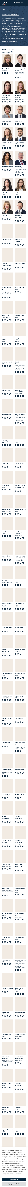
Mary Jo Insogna (20, 649)
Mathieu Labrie (19, 794)
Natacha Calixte (6, 239)
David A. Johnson (7, 696)
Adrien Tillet (18, 1107)
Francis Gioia (6, 556)
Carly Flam (5, 463)
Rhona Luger (5, 888)
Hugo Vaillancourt (7, 1130)
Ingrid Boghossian (7, 166)
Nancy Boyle (5, 215)
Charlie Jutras (19, 718)
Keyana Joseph (19, 696)
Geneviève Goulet (20, 556)
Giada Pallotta (6, 960)
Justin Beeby (18, 120)
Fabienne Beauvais (7, 120)
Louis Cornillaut (19, 287)
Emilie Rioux (5, 1012)
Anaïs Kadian (6, 742)
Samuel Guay (19, 581)
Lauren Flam (5, 485)
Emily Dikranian (6, 390)
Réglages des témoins (14, 1184)
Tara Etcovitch (19, 441)
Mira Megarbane (7, 913)
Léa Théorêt (5, 1107)
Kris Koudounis (19, 769)
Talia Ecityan (5, 441)
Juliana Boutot (6, 193)
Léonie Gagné (6, 509)
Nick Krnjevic (6, 794)
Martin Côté (5, 315)
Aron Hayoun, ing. (7, 627)
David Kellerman (7, 769)
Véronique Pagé (19, 937)
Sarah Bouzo (18, 193)
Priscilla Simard (6, 1083)
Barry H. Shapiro (20, 1034)
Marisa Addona (6, 69)
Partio (15, 2)
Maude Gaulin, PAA (20, 509)
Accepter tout (14, 1179)
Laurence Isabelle (20, 673)
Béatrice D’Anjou (20, 315)
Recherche (22, 2)
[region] (14, 1167)
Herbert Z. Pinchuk (7, 988)
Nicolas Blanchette (20, 142)
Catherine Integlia (7, 673)
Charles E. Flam (19, 463)
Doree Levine (6, 864)
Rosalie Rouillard (20, 1012)
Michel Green (6, 581)
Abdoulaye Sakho (7, 1034)
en (19, 2)
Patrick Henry (19, 627)
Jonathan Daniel (7, 362)
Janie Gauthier (6, 532)
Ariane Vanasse (19, 1130)
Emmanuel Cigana (20, 263)
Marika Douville (6, 414)
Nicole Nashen (6, 937)
